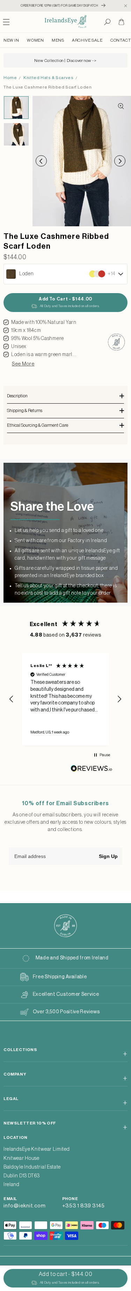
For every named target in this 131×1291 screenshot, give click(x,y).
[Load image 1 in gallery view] (16, 107)
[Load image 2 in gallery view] (16, 134)
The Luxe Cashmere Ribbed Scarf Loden (47, 87)
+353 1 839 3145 (83, 1205)
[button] (107, 22)
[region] (65, 699)
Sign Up (108, 856)
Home (10, 78)
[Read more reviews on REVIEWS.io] (91, 770)
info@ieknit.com (24, 1205)
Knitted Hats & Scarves (48, 78)
